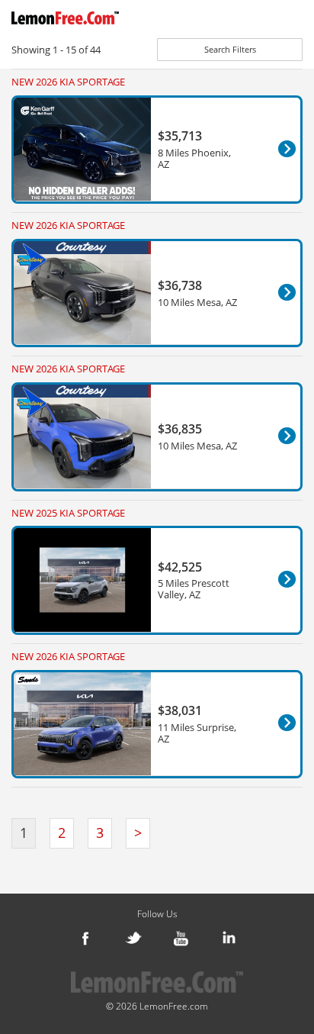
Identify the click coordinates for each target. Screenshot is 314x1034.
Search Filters (230, 49)
